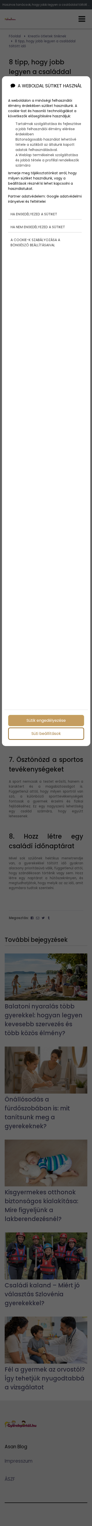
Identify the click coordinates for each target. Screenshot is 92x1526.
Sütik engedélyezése (46, 720)
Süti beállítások (46, 733)
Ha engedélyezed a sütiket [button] (34, 214)
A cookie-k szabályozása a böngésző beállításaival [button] (35, 242)
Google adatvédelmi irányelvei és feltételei (45, 199)
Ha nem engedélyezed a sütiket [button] (38, 227)
